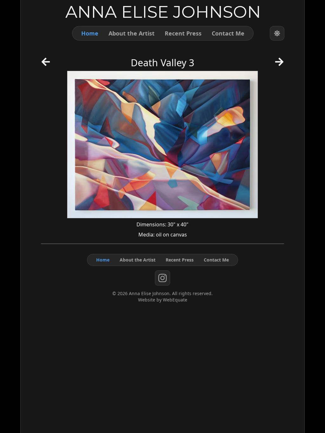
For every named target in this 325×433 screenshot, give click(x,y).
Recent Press (183, 33)
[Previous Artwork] (45, 64)
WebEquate (175, 300)
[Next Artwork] (279, 64)
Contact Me (228, 33)
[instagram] (162, 278)
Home (89, 33)
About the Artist (132, 33)
